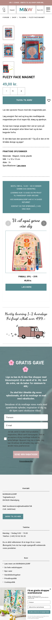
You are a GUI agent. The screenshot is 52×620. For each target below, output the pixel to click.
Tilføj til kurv (24, 100)
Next (43, 49)
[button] (48, 99)
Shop (14, 17)
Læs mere (21, 165)
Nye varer (8, 571)
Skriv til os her (13, 516)
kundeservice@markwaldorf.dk (19, 506)
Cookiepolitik (9, 582)
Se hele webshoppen (13, 567)
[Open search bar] (4, 8)
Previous (22, 49)
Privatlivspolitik (10, 578)
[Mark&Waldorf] (26, 9)
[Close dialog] (50, 589)
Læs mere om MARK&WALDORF (17, 563)
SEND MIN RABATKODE (26, 454)
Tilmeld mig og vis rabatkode (39, 612)
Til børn (22, 17)
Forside (6, 17)
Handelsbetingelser (12, 575)
